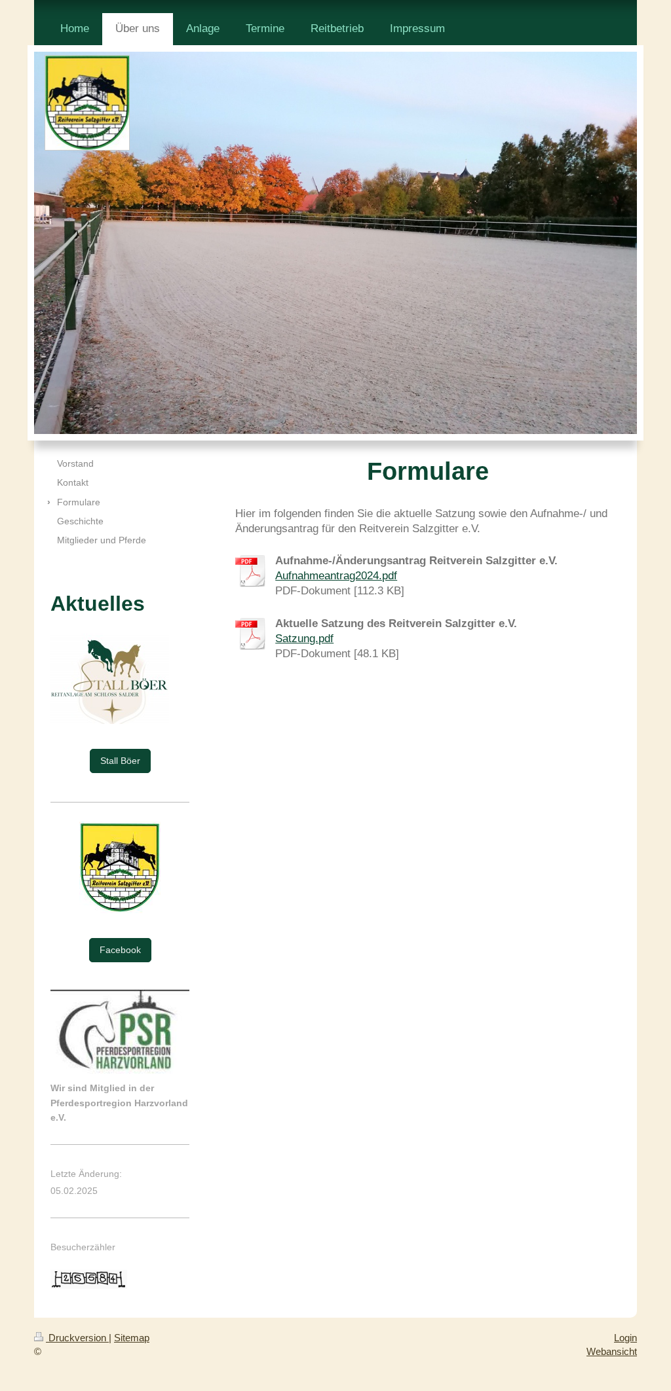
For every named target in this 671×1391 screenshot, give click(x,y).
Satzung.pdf (304, 638)
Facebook (120, 950)
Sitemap (131, 1337)
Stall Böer (120, 760)
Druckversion (77, 1337)
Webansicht (611, 1351)
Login (625, 1337)
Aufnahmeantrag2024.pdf (336, 575)
